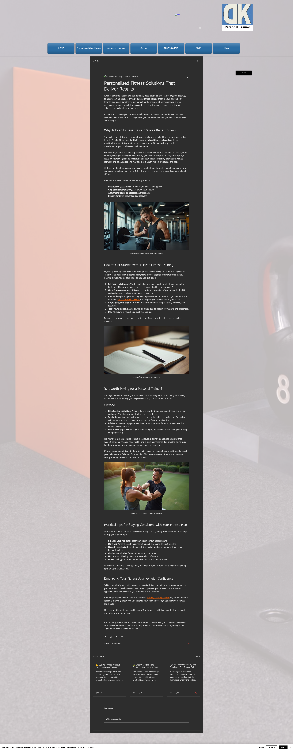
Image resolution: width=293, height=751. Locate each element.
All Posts (96, 61)
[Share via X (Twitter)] (111, 636)
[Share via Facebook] (105, 636)
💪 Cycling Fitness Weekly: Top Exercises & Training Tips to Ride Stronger (109, 666)
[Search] (200, 28)
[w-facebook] (177, 16)
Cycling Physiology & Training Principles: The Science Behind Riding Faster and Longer (183, 666)
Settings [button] (261, 747)
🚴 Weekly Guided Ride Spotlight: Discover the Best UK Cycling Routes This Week (146, 666)
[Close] (290, 747)
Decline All (271, 747)
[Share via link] (122, 636)
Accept (283, 747)
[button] (197, 61)
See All (198, 656)
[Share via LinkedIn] (116, 636)
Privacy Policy (90, 747)
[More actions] (187, 76)
